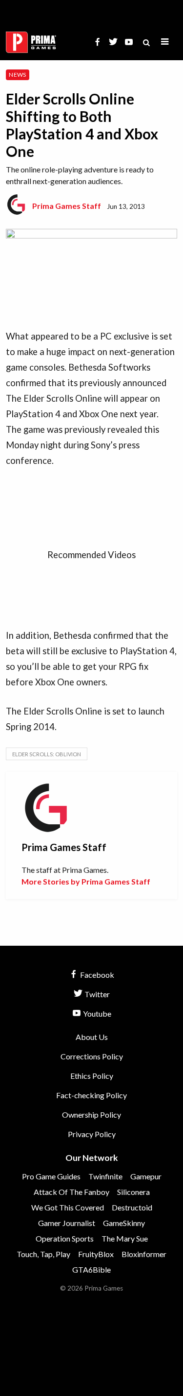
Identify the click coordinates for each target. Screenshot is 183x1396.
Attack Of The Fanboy (71, 1191)
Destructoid (132, 1207)
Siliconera (133, 1191)
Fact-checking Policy (91, 1095)
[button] (165, 42)
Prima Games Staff (66, 205)
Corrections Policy (92, 1056)
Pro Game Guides (51, 1176)
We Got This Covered (67, 1207)
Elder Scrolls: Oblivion (46, 754)
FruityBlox (96, 1254)
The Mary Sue (125, 1238)
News (17, 74)
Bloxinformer (144, 1254)
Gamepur (146, 1176)
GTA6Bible (91, 1269)
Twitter (96, 994)
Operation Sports (65, 1238)
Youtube (96, 1013)
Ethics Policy (91, 1075)
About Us (92, 1036)
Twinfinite (105, 1176)
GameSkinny (124, 1222)
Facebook (96, 974)
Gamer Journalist (66, 1222)
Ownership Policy (91, 1114)
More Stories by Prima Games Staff (85, 881)
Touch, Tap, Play (43, 1254)
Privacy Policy (92, 1134)
